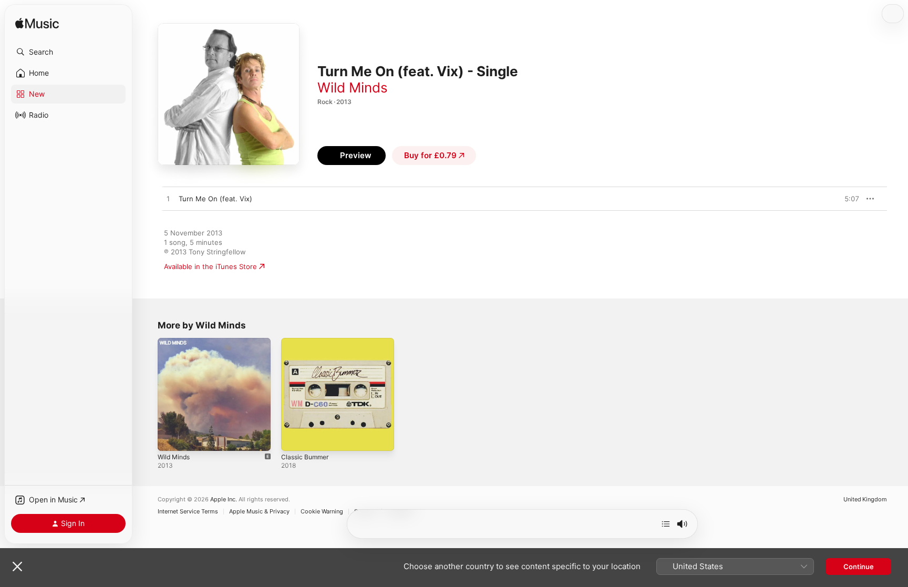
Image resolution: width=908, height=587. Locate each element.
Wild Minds (352, 87)
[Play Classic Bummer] (294, 438)
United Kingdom (865, 499)
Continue (858, 566)
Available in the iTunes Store (210, 266)
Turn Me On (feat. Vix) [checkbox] (215, 198)
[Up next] (665, 524)
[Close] (17, 566)
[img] (37, 24)
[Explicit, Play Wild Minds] (171, 438)
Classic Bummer (307, 342)
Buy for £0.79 (430, 155)
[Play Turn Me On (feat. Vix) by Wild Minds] (168, 199)
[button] (68, 52)
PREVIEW (847, 198)
